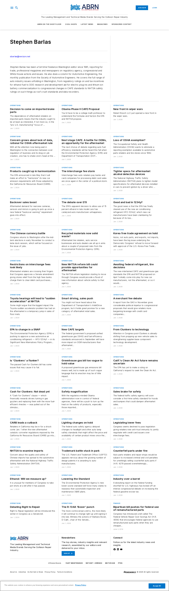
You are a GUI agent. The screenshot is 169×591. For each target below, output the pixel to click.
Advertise (22, 572)
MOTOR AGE (110, 563)
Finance (116, 503)
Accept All (157, 586)
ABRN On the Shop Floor (49, 24)
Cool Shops (71, 24)
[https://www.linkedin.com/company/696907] (118, 549)
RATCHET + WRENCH (94, 563)
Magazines (102, 24)
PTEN (120, 563)
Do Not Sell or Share (35, 572)
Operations (15, 105)
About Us (13, 572)
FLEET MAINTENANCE (74, 563)
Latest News (87, 24)
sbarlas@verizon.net (20, 56)
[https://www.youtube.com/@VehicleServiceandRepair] (121, 549)
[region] (84, 586)
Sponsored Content (122, 24)
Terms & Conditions (64, 572)
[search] (16, 8)
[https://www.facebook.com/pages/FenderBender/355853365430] (114, 549)
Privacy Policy (50, 572)
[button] (12, 8)
